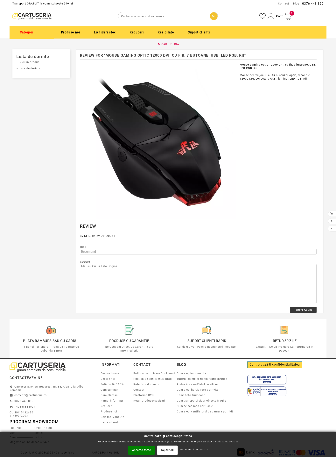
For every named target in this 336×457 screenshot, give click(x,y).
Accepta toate (141, 450)
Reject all (167, 450)
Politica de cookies (226, 441)
